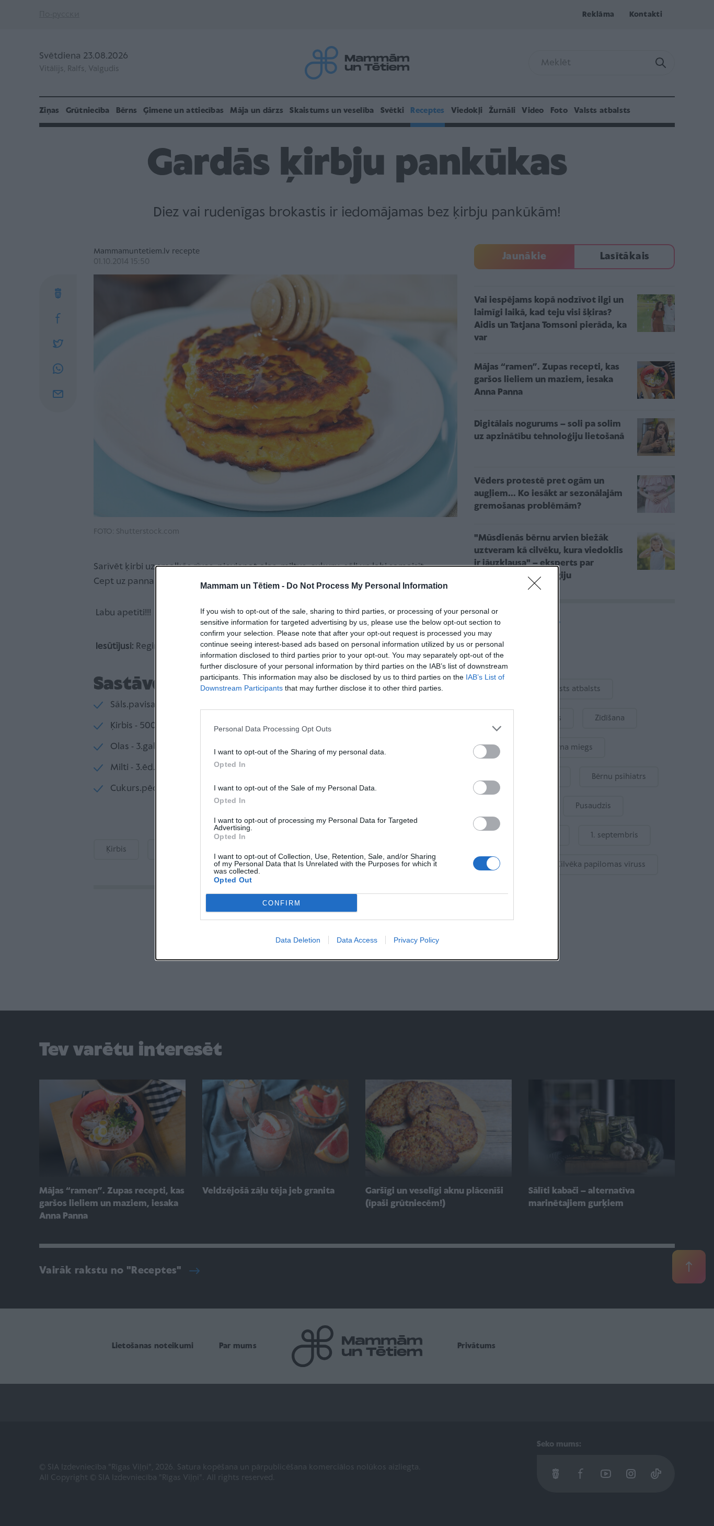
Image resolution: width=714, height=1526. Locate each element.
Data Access (357, 940)
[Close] (538, 586)
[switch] (486, 751)
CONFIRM (281, 903)
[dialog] (357, 763)
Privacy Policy (416, 940)
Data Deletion (297, 940)
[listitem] (357, 728)
